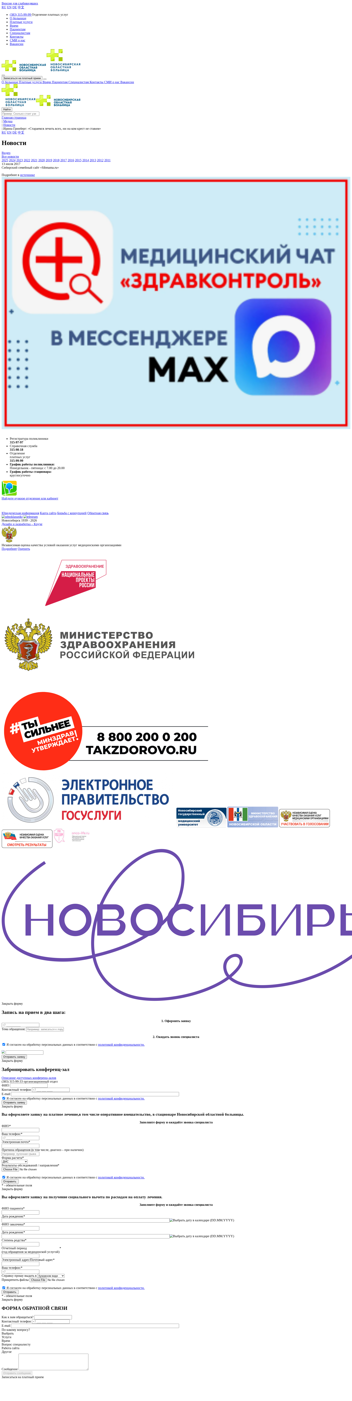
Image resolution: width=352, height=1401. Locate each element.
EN (9, 7)
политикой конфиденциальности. (121, 1044)
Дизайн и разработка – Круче (22, 524)
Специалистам (79, 82)
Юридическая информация (20, 513)
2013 (93, 160)
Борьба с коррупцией (72, 513)
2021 (34, 160)
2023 (19, 160)
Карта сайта (48, 513)
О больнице (10, 82)
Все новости (10, 156)
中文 (21, 7)
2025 (5, 160)
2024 (12, 160)
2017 (63, 160)
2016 (71, 160)
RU (4, 7)
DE (14, 7)
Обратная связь (98, 513)
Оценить (24, 548)
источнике (27, 175)
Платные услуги (31, 82)
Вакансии (127, 82)
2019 (49, 160)
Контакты (97, 82)
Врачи (47, 82)
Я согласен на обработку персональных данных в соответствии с (76, 1044)
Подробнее (9, 548)
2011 (107, 160)
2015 (78, 160)
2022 (27, 160)
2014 (85, 160)
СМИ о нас (112, 82)
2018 (56, 160)
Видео (6, 153)
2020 (41, 160)
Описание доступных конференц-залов (29, 1078)
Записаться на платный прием (22, 78)
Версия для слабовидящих (20, 3)
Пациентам (60, 82)
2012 (100, 160)
